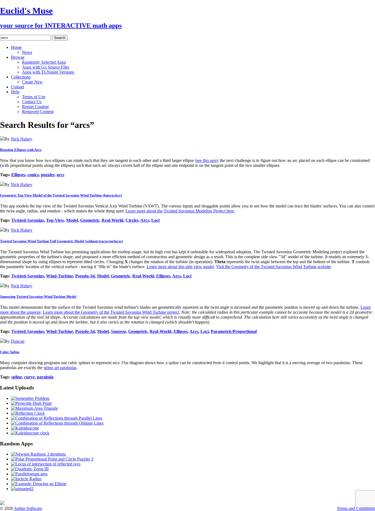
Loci (155, 220)
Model (72, 220)
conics (33, 174)
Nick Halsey (21, 139)
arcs (60, 174)
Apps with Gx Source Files (45, 67)
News (27, 52)
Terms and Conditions (356, 508)
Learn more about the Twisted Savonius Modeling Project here (179, 211)
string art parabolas (60, 367)
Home (16, 47)
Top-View (55, 220)
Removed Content (38, 111)
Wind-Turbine (59, 276)
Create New (32, 82)
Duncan (17, 341)
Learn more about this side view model (180, 266)
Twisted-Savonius (27, 220)
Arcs (144, 220)
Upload (17, 87)
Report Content (35, 106)
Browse (17, 57)
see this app (206, 160)
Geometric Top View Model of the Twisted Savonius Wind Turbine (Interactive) (61, 195)
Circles (131, 220)
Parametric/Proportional (234, 331)
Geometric (89, 220)
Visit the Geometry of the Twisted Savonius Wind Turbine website (273, 266)
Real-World (112, 220)
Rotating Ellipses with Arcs (20, 150)
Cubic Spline (9, 352)
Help (15, 91)
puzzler (47, 174)
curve (29, 377)
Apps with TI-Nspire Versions (48, 72)
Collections (20, 77)
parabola (45, 377)
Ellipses (18, 174)
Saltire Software (28, 508)
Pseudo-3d (85, 276)
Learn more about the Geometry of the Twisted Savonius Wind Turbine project (111, 312)
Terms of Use (33, 96)
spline (16, 377)
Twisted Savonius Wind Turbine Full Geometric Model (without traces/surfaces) (61, 241)
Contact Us (31, 101)
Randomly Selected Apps (44, 62)
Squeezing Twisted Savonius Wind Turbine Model (38, 296)
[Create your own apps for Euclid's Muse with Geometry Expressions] (2, 503)
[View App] (2, 139)
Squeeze (118, 331)
